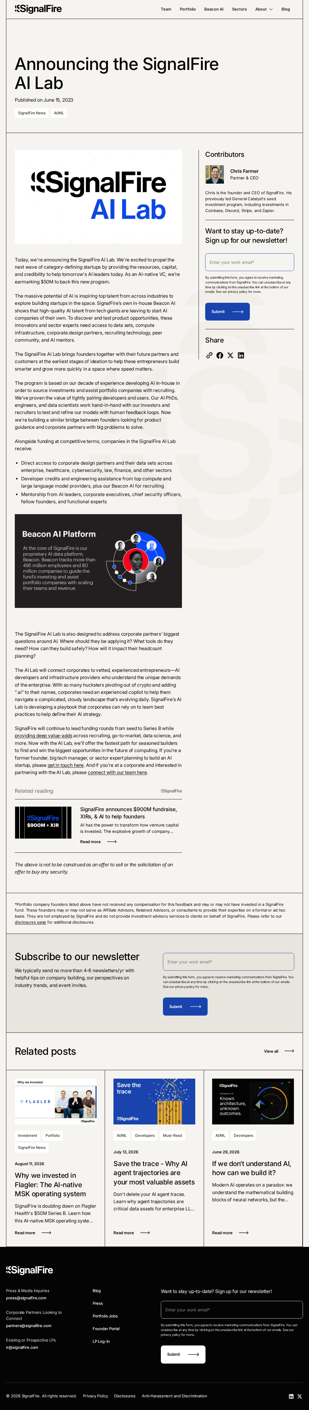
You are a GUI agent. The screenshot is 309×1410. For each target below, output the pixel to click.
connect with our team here (117, 772)
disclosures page (30, 922)
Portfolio (188, 9)
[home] (38, 9)
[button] (264, 9)
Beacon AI (214, 9)
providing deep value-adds (43, 735)
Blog (286, 9)
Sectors (239, 9)
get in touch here (66, 765)
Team (166, 9)
